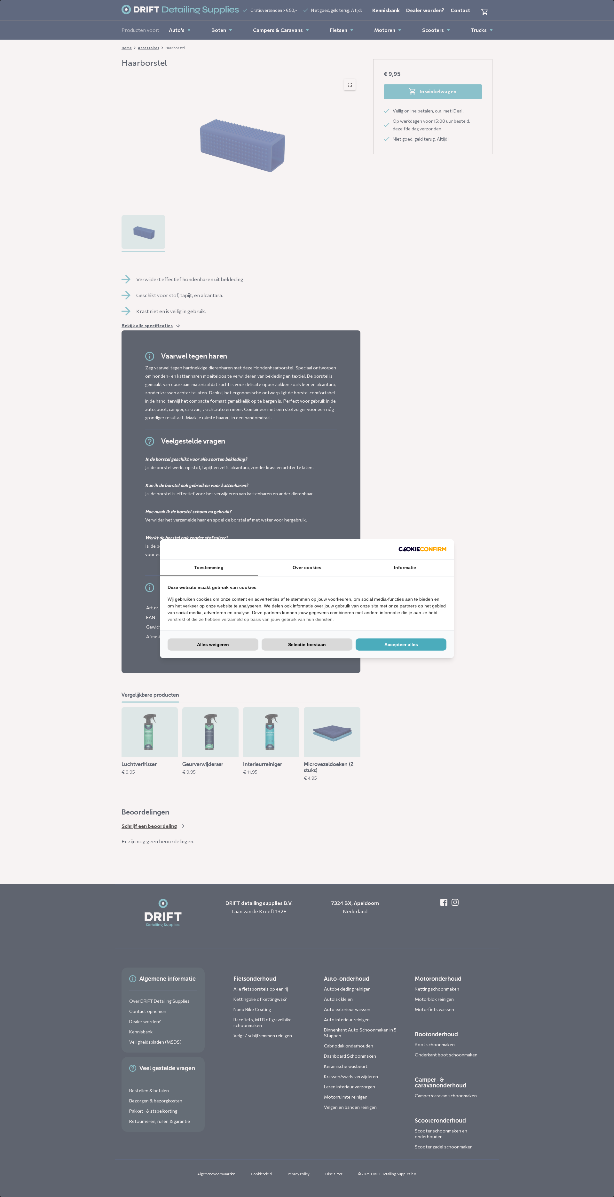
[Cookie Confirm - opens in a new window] (422, 549)
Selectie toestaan (307, 644)
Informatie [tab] (405, 567)
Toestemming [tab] (209, 567)
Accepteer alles (401, 644)
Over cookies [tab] (307, 567)
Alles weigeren (213, 644)
